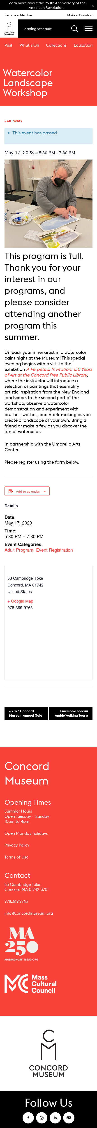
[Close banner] (93, 5)
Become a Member (18, 15)
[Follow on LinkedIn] (55, 1120)
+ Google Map (20, 601)
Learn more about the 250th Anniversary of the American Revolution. (46, 5)
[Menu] (88, 28)
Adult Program (19, 549)
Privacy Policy (17, 845)
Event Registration (54, 549)
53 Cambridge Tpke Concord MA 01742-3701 (27, 887)
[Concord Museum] (9, 28)
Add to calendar (28, 491)
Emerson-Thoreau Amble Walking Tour (71, 713)
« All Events (13, 121)
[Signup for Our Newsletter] (68, 1120)
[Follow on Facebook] (28, 1120)
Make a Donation (79, 15)
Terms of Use (16, 857)
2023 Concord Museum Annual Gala (25, 713)
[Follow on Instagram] (41, 1120)
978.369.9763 (16, 901)
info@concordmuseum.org (29, 913)
